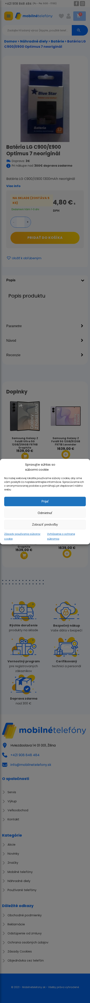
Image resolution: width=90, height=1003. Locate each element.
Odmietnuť (45, 513)
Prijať (45, 501)
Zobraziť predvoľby (45, 524)
